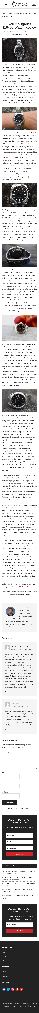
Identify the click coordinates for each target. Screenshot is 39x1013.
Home (4, 13)
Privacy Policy (31, 1006)
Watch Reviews (13, 13)
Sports (24, 592)
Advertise (5, 976)
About (3, 952)
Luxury (19, 592)
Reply (7, 692)
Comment (6, 752)
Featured (13, 592)
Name (4, 772)
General (4, 972)
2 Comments (29, 32)
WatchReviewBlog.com (21, 1003)
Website (5, 792)
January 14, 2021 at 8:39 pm (21, 649)
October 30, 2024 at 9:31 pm (21, 706)
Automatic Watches (24, 594)
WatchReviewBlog (19, 4)
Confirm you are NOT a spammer (15, 808)
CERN (7, 157)
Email (4, 782)
